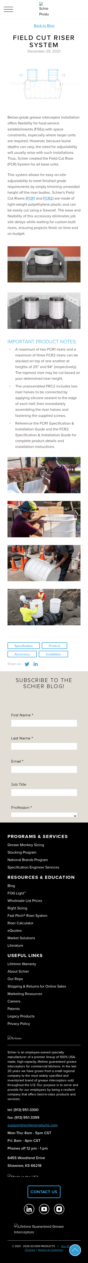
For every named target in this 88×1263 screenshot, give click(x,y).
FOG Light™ (17, 893)
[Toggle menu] (8, 9)
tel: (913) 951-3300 (23, 1109)
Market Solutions (21, 937)
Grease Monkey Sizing (26, 844)
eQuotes (15, 930)
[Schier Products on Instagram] (59, 1209)
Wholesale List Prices (25, 900)
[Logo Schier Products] (44, 9)
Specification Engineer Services (33, 867)
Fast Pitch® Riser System (27, 915)
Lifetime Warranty (22, 963)
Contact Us (44, 1192)
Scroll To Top (75, 1250)
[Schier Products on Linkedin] (29, 1209)
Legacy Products (21, 1016)
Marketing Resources (25, 993)
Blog (11, 885)
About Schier (18, 971)
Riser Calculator (20, 922)
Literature (15, 945)
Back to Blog (44, 25)
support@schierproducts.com (33, 1125)
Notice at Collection (50, 1250)
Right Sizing (17, 908)
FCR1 (31, 198)
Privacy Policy (19, 1023)
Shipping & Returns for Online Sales (37, 986)
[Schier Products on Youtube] (44, 1209)
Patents (14, 1008)
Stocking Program (22, 852)
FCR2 (48, 198)
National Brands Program (28, 859)
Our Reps (15, 978)
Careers (14, 1001)
